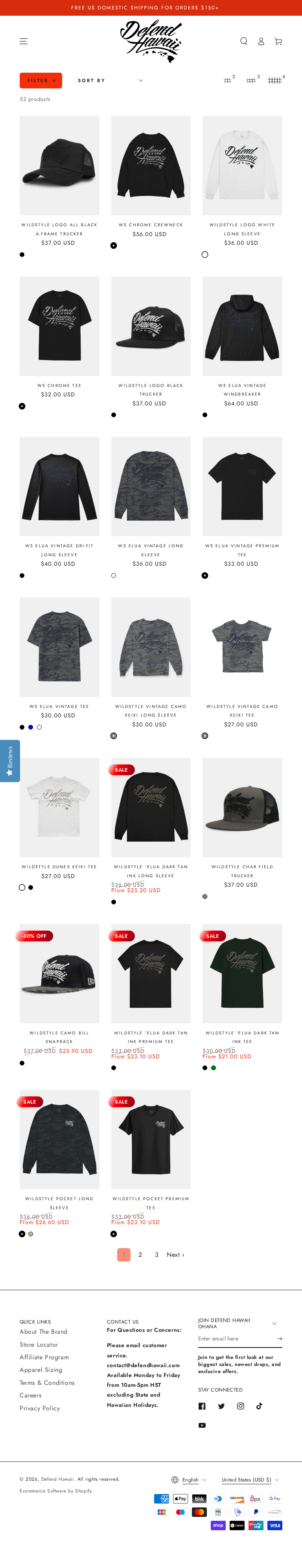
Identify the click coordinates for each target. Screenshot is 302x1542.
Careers (30, 1395)
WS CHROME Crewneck (151, 225)
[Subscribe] (279, 1339)
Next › (176, 1254)
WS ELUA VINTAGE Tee (59, 706)
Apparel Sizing (41, 1369)
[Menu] (23, 41)
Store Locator (39, 1344)
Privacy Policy (40, 1408)
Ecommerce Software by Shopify (56, 1490)
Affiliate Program (44, 1357)
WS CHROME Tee (59, 385)
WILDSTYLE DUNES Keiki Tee (59, 867)
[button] (243, 41)
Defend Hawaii (57, 1479)
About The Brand (44, 1331)
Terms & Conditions (47, 1382)
